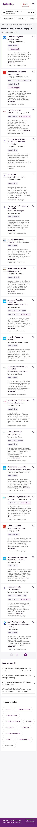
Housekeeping (25, 739)
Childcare (25, 727)
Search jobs (4, 24)
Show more (11, 63)
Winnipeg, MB (14, 24)
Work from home (14, 721)
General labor (12, 715)
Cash (30, 721)
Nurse (10, 739)
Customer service (14, 733)
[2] (25, 654)
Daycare (11, 727)
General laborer (24, 709)
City (9, 709)
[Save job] (33, 36)
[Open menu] (33, 4)
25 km (30, 12)
